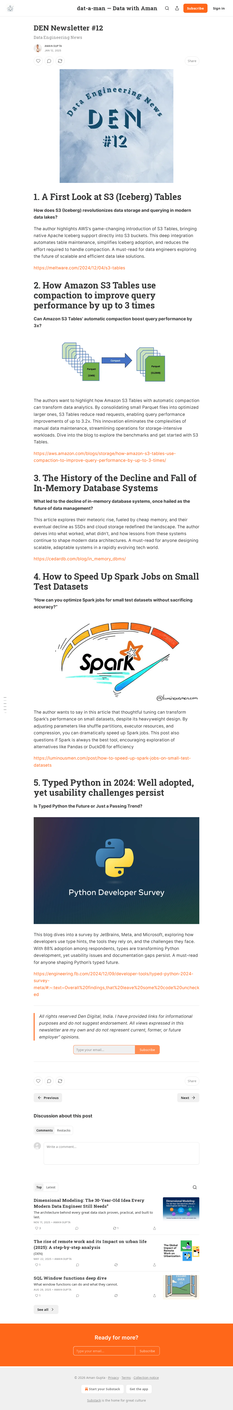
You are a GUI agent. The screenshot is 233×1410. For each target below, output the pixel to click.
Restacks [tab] (63, 1130)
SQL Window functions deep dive (70, 1278)
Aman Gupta (53, 46)
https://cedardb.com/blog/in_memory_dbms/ (80, 558)
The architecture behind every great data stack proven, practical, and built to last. (93, 1214)
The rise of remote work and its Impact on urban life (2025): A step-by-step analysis (90, 1244)
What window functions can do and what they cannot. (76, 1284)
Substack (94, 1400)
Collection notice (146, 1377)
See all (42, 1309)
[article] (116, 1214)
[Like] (38, 61)
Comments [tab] (44, 1130)
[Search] (167, 8)
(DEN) (38, 1253)
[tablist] (53, 1130)
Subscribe (195, 8)
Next (185, 1097)
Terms (126, 1377)
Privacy (113, 1377)
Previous (51, 1097)
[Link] (27, 196)
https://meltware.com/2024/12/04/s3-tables (79, 267)
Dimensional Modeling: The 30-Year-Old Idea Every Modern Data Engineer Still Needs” (89, 1203)
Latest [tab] (51, 1187)
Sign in (219, 8)
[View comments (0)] (49, 61)
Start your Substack (104, 1389)
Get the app (139, 1389)
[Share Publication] (177, 8)
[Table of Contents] (5, 705)
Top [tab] (39, 1187)
